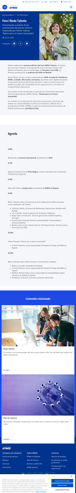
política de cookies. (41, 491)
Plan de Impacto (10, 418)
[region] (37, 483)
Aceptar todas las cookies (62, 481)
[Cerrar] (71, 476)
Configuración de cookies (62, 489)
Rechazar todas (62, 485)
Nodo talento (8, 349)
